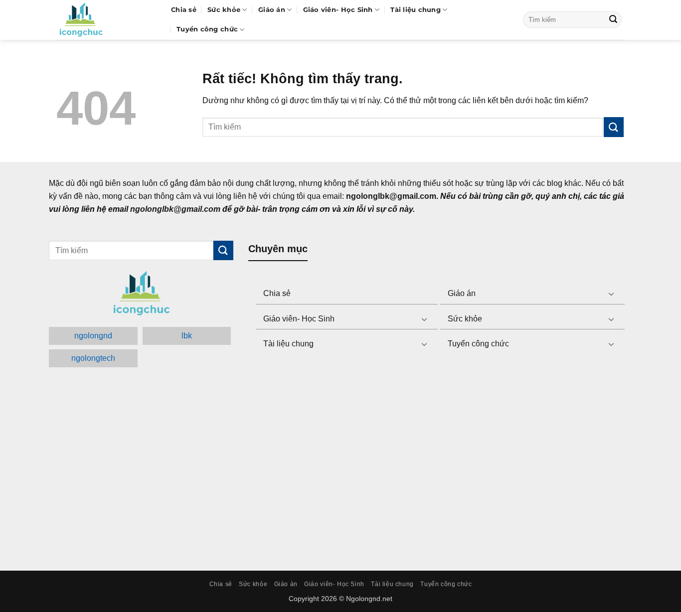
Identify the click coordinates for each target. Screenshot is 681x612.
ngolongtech (93, 358)
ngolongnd (93, 335)
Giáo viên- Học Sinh (338, 9)
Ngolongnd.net (369, 599)
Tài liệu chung (415, 9)
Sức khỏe (223, 9)
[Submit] (613, 19)
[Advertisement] (440, 461)
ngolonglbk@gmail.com (175, 209)
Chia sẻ (183, 9)
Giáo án (271, 9)
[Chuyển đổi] (611, 294)
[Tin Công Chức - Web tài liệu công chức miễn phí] (106, 20)
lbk (186, 335)
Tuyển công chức (207, 29)
